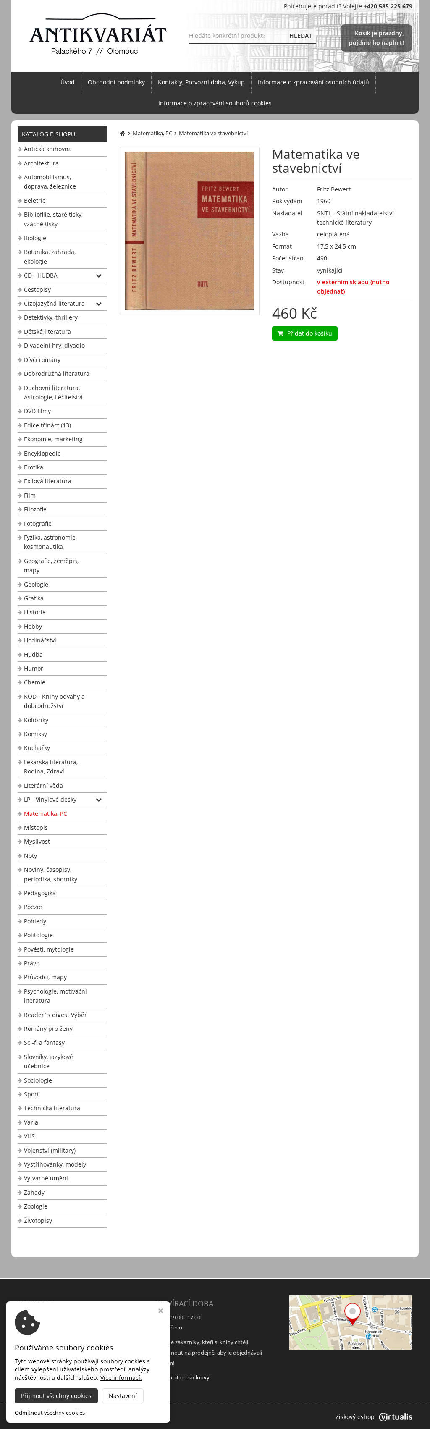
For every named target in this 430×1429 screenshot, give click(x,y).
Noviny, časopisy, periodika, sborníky (50, 874)
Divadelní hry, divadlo (54, 345)
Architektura (41, 163)
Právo (31, 963)
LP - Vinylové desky (50, 799)
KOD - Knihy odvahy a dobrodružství (54, 701)
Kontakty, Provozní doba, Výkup (201, 82)
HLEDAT (300, 35)
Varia (31, 1122)
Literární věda (43, 785)
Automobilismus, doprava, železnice (50, 181)
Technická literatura (52, 1108)
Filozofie (35, 509)
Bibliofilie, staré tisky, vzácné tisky (53, 219)
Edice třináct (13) (47, 425)
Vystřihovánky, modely (55, 1164)
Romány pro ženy (48, 1029)
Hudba (33, 654)
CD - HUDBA (41, 275)
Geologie (36, 584)
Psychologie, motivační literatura (55, 995)
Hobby (33, 626)
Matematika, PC (45, 814)
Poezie (33, 907)
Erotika (33, 467)
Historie (35, 612)
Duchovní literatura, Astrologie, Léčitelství (53, 392)
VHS (29, 1136)
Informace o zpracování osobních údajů (313, 82)
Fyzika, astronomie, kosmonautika (50, 542)
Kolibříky (36, 720)
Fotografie (38, 523)
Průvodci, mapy (45, 977)
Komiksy (35, 734)
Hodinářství (40, 640)
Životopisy (38, 1220)
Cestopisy (37, 290)
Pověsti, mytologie (49, 949)
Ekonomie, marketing (53, 439)
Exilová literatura (47, 481)
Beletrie (35, 201)
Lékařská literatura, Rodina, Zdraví (51, 766)
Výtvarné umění (46, 1178)
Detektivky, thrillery (51, 317)
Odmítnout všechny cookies (50, 1412)
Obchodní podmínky (116, 82)
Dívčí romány (42, 360)
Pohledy (35, 921)
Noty (30, 856)
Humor (33, 668)
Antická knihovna (48, 149)
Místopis (36, 827)
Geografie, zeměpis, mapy (51, 565)
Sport (31, 1094)
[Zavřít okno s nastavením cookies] (160, 1312)
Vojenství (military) (50, 1150)
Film (30, 495)
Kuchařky (37, 748)
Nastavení (123, 1396)
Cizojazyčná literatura (54, 303)
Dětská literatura (47, 332)
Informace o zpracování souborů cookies (215, 103)
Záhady (34, 1192)
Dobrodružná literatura (56, 374)
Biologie (35, 238)
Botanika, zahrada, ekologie (50, 256)
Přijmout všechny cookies (56, 1396)
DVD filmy (37, 411)
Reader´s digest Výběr (55, 1015)
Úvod (67, 82)
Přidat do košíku (309, 333)
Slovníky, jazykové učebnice (48, 1061)
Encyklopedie (42, 453)
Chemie (34, 682)
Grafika (34, 598)
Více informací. (121, 1378)
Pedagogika (40, 893)
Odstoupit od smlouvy (181, 1377)
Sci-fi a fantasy (44, 1042)
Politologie (38, 935)
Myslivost (37, 841)
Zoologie (35, 1206)
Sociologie (38, 1080)
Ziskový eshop (355, 1417)
